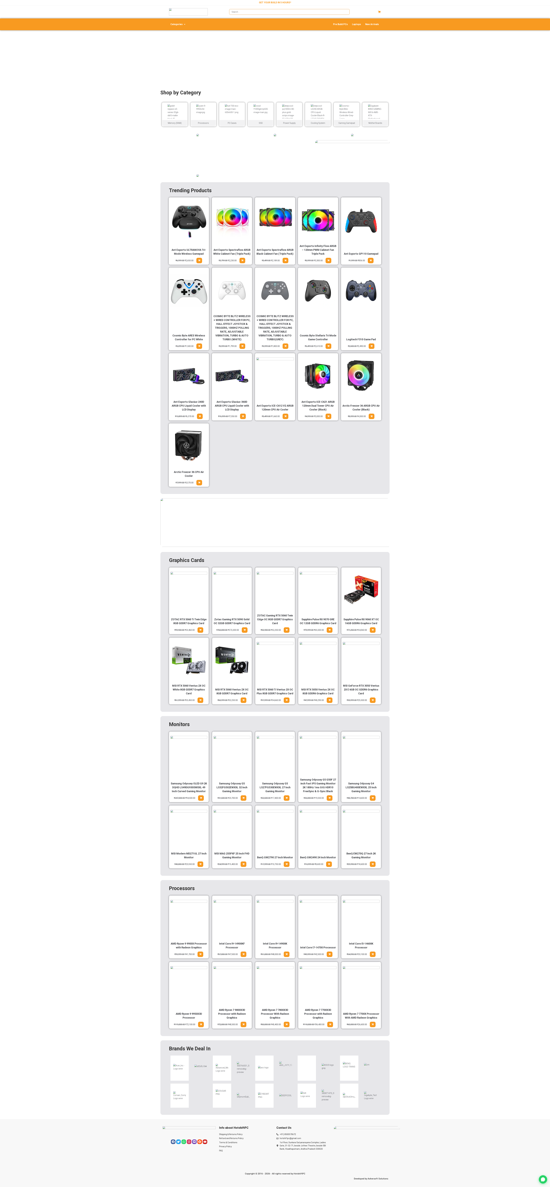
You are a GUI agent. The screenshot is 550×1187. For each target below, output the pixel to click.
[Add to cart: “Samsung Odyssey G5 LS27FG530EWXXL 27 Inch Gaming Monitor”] (286, 798)
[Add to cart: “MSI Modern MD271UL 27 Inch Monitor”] (200, 864)
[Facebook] (173, 1141)
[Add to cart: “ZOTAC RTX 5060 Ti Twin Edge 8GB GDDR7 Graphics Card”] (200, 630)
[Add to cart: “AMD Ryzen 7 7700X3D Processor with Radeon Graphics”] (330, 1024)
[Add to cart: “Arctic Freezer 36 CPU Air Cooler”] (199, 482)
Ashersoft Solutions (378, 1178)
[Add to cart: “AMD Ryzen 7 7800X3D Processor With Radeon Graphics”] (286, 1024)
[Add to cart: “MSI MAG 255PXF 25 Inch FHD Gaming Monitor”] (243, 864)
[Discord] (194, 1141)
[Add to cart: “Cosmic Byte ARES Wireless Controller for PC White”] (199, 346)
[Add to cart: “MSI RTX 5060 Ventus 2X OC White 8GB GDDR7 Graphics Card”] (200, 700)
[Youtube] (205, 1141)
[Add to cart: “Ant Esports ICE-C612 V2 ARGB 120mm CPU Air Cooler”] (285, 416)
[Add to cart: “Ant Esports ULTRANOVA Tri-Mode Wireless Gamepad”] (199, 260)
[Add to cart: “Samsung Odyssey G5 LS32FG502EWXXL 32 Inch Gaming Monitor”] (243, 798)
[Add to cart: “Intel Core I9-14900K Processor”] (286, 954)
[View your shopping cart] (379, 12)
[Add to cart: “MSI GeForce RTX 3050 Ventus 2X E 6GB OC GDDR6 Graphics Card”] (373, 700)
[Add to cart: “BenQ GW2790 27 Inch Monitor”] (286, 864)
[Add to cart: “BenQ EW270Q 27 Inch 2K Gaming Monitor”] (373, 864)
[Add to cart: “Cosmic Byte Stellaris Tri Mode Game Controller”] (328, 346)
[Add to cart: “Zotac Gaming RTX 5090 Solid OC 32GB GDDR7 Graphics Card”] (244, 630)
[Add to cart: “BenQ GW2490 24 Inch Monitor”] (329, 864)
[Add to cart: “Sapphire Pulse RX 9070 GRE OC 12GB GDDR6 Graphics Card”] (329, 630)
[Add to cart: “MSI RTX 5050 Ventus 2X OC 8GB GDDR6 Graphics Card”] (329, 700)
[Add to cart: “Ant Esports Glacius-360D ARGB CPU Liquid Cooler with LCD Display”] (243, 416)
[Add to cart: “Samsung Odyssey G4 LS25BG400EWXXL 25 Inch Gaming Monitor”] (373, 798)
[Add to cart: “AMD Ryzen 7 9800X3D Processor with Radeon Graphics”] (243, 1024)
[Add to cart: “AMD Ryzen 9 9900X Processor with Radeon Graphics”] (200, 954)
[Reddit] (199, 1141)
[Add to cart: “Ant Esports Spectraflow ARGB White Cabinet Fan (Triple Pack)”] (242, 260)
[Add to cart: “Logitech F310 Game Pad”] (371, 346)
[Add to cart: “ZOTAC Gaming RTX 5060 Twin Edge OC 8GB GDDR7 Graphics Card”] (286, 630)
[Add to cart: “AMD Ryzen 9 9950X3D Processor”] (201, 1024)
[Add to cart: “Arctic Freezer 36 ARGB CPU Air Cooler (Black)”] (371, 416)
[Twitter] (178, 1141)
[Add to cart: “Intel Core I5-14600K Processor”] (373, 954)
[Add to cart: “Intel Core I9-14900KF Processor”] (243, 954)
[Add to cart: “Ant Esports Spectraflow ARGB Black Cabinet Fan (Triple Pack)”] (285, 260)
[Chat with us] (543, 1179)
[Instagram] (189, 1141)
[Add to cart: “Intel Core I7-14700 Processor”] (329, 954)
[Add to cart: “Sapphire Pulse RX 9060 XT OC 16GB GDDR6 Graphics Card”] (373, 630)
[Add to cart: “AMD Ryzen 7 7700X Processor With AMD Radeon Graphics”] (373, 1024)
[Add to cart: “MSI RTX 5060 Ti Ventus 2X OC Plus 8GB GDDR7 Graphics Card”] (286, 700)
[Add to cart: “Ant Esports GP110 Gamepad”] (371, 260)
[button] (178, 24)
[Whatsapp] (183, 1141)
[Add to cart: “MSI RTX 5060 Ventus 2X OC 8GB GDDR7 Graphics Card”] (243, 700)
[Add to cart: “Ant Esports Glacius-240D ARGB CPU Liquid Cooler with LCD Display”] (200, 416)
